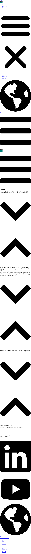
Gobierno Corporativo (4, 6)
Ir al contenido (2, 0)
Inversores (3, 75)
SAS (2, 7)
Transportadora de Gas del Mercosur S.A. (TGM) (6, 425)
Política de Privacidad (4, 538)
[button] (15, 41)
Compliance (3, 542)
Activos (3, 540)
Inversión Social (4, 77)
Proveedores (3, 545)
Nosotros (3, 4)
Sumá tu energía (4, 8)
